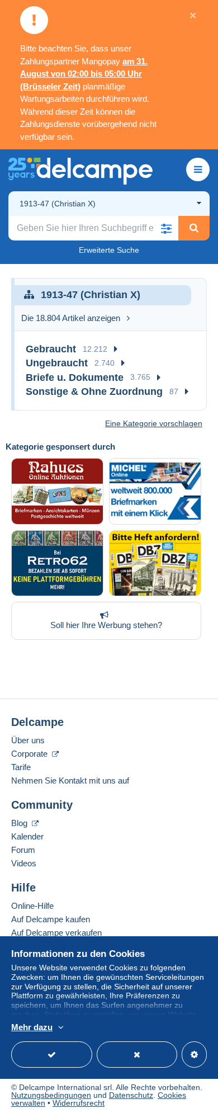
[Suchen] (194, 228)
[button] (166, 228)
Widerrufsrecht (79, 1102)
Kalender (27, 836)
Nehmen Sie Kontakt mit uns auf (70, 780)
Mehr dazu (32, 1027)
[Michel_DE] (155, 491)
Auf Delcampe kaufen (50, 919)
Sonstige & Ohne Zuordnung (94, 391)
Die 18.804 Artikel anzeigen (70, 318)
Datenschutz (131, 1095)
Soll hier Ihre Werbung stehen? (106, 625)
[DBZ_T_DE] (155, 563)
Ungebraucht (57, 363)
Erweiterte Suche (109, 250)
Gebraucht (51, 349)
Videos (23, 863)
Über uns (28, 740)
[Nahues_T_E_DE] (57, 491)
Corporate (30, 753)
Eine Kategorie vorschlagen (153, 423)
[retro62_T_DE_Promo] (57, 563)
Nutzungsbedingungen (51, 1095)
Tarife (21, 767)
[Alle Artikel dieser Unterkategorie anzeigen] (115, 349)
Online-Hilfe (32, 906)
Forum (23, 850)
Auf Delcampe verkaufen (56, 932)
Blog (20, 823)
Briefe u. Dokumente (75, 377)
